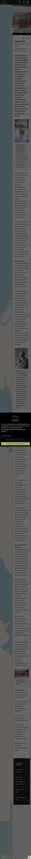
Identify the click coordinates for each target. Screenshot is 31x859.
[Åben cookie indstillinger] (29, 857)
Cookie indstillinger (6, 436)
